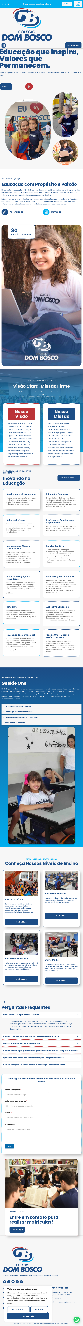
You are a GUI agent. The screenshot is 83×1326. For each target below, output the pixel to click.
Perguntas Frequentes (26, 1007)
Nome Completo (13, 1090)
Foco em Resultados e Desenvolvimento (21, 717)
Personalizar (18, 1309)
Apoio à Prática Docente (15, 723)
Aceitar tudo (28, 1316)
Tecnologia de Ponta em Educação (19, 712)
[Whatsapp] (2, 4)
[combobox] (7, 1106)
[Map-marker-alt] (8, 4)
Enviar (9, 1146)
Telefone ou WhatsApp (16, 1101)
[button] (41, 706)
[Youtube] (13, 1281)
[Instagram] (8, 1281)
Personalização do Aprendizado (18, 706)
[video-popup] (29, 86)
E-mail (8, 1113)
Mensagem (10, 1124)
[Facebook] (4, 1281)
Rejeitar (39, 1309)
